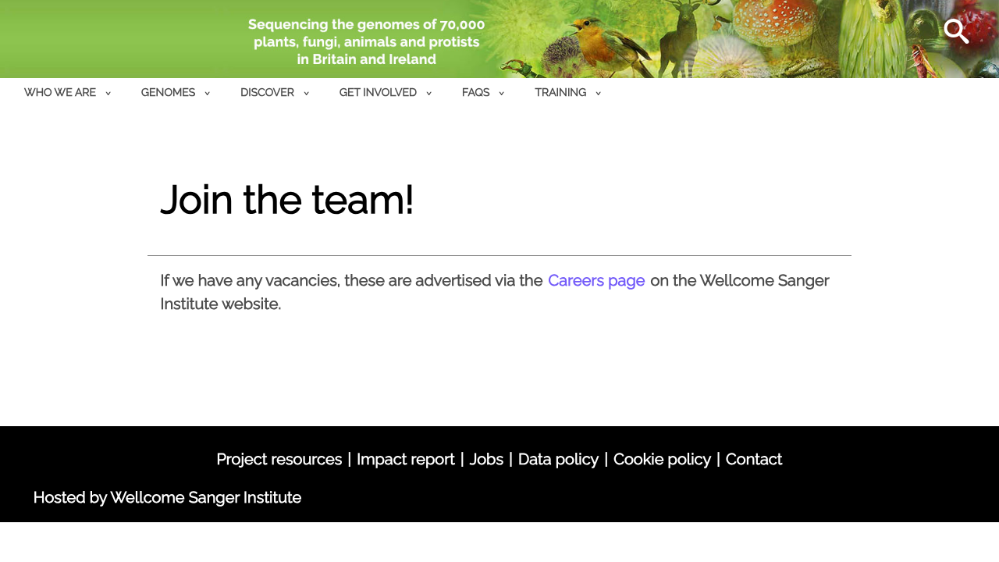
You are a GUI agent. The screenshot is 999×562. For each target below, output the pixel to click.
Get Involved (378, 93)
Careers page (597, 280)
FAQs (475, 93)
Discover (267, 93)
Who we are (60, 93)
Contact (754, 459)
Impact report (406, 459)
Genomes (168, 93)
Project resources (279, 459)
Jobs (486, 459)
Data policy (558, 459)
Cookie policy (662, 459)
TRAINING (561, 93)
